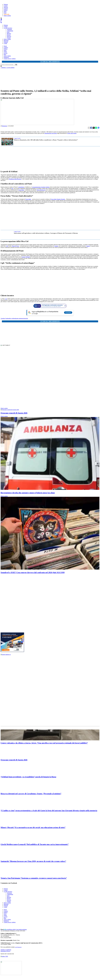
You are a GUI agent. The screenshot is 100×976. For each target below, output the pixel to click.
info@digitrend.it (18, 947)
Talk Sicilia (6, 14)
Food (5, 12)
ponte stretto (19, 318)
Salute (5, 51)
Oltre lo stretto (7, 15)
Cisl (7, 246)
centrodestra (21, 187)
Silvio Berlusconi (41, 190)
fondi (14, 318)
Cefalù (5, 43)
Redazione (4, 126)
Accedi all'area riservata (50, 61)
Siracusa (6, 7)
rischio (23, 318)
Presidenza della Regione (15, 179)
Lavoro (5, 53)
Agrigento (9, 29)
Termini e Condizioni (6, 949)
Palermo (6, 4)
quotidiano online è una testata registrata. (14, 929)
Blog (5, 54)
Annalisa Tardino (5, 318)
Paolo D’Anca (15, 246)
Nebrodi (6, 42)
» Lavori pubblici (10, 67)
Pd (12, 188)
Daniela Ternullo (61, 199)
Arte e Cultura (7, 56)
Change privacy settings (10, 58)
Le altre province (8, 28)
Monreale (6, 40)
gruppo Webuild (26, 257)
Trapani (9, 37)
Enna (8, 32)
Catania (6, 5)
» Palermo (3, 67)
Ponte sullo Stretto (71, 133)
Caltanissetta (10, 30)
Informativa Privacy (5, 951)
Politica (5, 10)
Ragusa (9, 35)
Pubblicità (6, 57)
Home (5, 46)
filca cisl (11, 318)
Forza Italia (21, 190)
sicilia (26, 318)
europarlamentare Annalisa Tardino (40, 187)
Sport (5, 11)
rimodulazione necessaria (50, 133)
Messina (9, 33)
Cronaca (6, 8)
